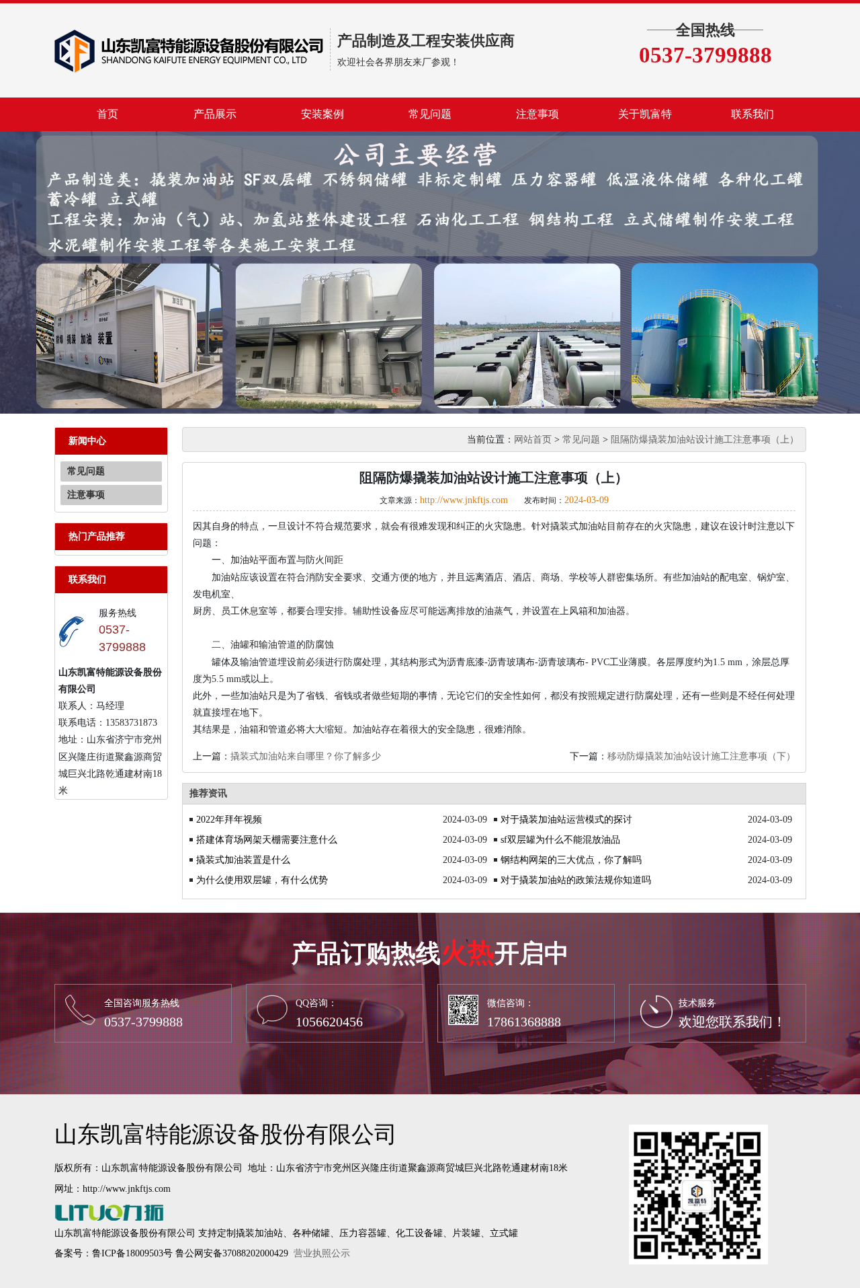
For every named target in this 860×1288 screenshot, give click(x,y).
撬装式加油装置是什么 (243, 860)
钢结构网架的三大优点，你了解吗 (571, 860)
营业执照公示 (322, 1253)
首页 (107, 114)
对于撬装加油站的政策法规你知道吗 (576, 880)
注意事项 (537, 114)
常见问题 (430, 114)
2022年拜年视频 (229, 820)
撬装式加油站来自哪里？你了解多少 (305, 756)
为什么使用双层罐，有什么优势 (262, 880)
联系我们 (752, 114)
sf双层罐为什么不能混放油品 (560, 840)
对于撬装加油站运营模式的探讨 (566, 820)
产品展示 (215, 114)
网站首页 (533, 439)
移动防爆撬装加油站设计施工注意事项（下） (701, 756)
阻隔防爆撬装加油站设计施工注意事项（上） (705, 439)
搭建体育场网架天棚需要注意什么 (266, 840)
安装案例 (322, 114)
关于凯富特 (645, 114)
